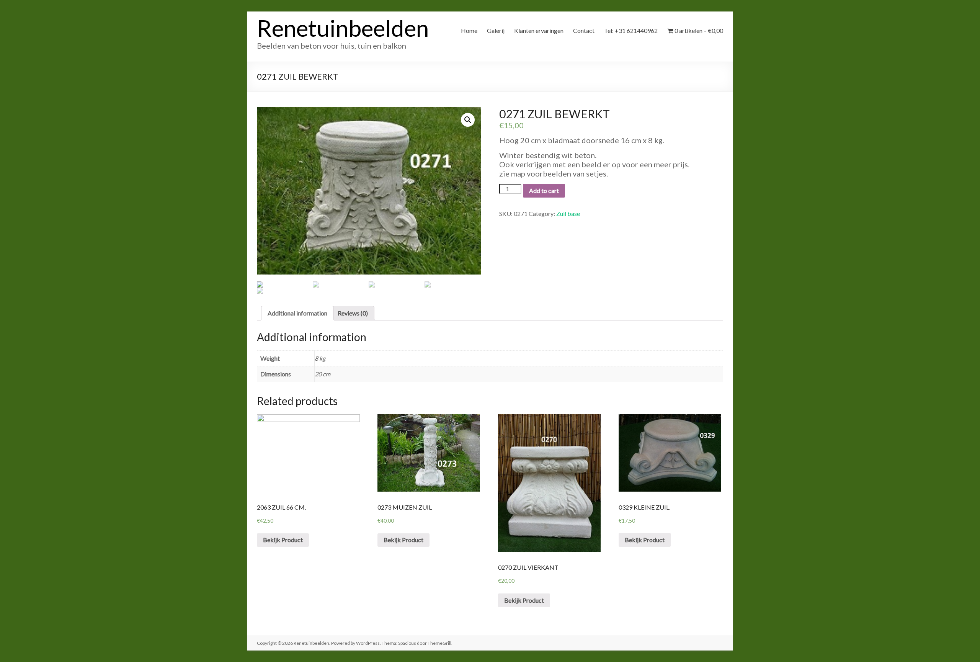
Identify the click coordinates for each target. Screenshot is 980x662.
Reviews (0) (353, 313)
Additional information (297, 313)
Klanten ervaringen (539, 30)
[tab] (297, 313)
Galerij (496, 30)
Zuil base (568, 213)
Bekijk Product (283, 539)
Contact (584, 30)
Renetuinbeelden (343, 28)
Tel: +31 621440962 (631, 30)
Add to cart (544, 190)
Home (469, 30)
